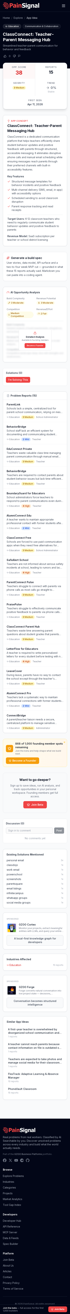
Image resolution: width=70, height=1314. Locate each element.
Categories (9, 1187)
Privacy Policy (11, 1282)
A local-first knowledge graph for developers (35, 940)
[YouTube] (16, 1160)
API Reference (11, 1226)
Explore (18, 17)
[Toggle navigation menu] (63, 5)
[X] (10, 1160)
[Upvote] (5, 56)
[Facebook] (4, 1160)
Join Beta (37, 804)
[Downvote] (14, 56)
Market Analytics (12, 1199)
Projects (8, 1193)
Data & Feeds (11, 1238)
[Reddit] (22, 1160)
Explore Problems (13, 1175)
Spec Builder (10, 1243)
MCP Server (10, 1232)
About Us (8, 1265)
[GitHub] (27, 1160)
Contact (7, 1277)
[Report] (19, 56)
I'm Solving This (18, 379)
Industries (8, 1181)
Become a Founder (35, 345)
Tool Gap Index (12, 1204)
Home (6, 17)
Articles (7, 1271)
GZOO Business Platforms (28, 1154)
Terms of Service (13, 1288)
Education (15, 965)
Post (59, 830)
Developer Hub (12, 1220)
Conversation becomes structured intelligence (35, 1002)
